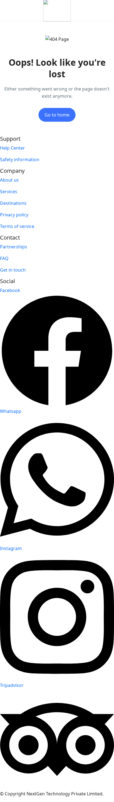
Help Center (12, 148)
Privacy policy (14, 215)
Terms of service (17, 226)
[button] (89, 10)
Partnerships (13, 247)
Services (8, 191)
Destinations (13, 203)
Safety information (19, 159)
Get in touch (13, 270)
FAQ (4, 258)
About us (9, 180)
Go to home (57, 115)
